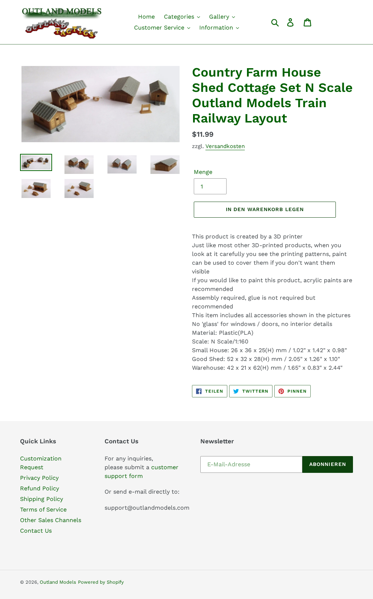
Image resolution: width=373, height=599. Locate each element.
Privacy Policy (39, 477)
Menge (203, 171)
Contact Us (36, 530)
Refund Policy (39, 488)
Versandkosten (225, 146)
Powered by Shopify (101, 582)
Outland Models (58, 582)
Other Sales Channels (50, 520)
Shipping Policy (41, 498)
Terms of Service (43, 509)
